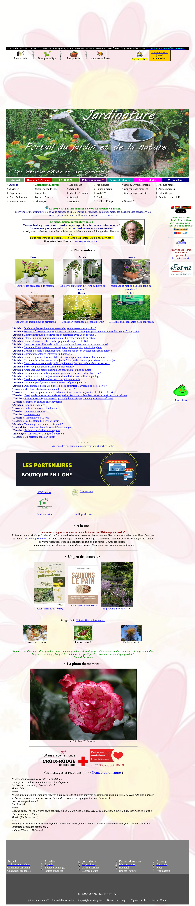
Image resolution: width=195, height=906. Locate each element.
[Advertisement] (97, 84)
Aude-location (45, 514)
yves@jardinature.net (86, 240)
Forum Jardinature (78, 228)
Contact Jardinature (106, 772)
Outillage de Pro (82, 514)
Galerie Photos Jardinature (90, 620)
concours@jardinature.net (37, 538)
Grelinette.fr (86, 491)
